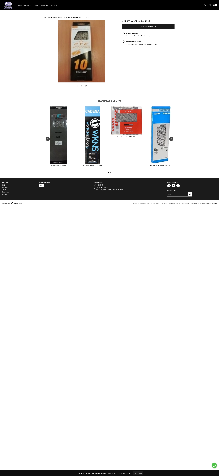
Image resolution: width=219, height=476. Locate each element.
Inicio (20, 5)
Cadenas (60, 17)
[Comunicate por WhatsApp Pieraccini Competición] (214, 465)
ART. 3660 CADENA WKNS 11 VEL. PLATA (92, 165)
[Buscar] (205, 5)
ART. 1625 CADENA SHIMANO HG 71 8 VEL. (160, 165)
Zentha (36, 5)
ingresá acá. (196, 203)
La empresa (44, 5)
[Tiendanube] (12, 204)
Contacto (54, 5)
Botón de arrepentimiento (209, 203)
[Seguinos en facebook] (173, 185)
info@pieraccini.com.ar (103, 187)
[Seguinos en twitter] (178, 185)
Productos (27, 5)
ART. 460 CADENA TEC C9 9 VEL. (58, 165)
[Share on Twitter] (81, 86)
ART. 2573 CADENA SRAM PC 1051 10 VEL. (126, 137)
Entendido (138, 473)
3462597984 (100, 185)
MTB (65, 17)
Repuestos (52, 17)
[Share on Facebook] (77, 86)
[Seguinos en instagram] (169, 185)
